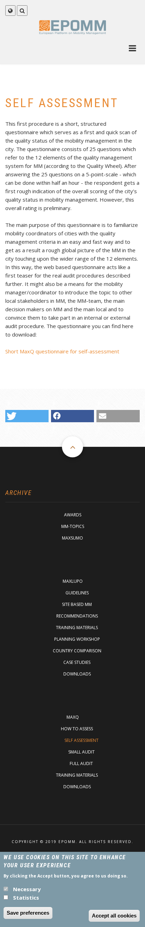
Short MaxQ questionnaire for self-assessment (62, 351)
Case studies (76, 662)
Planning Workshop (77, 639)
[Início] (72, 27)
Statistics (26, 897)
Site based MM (77, 604)
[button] (27, 416)
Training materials (77, 628)
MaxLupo (73, 581)
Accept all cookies (114, 916)
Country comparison (77, 651)
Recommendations (77, 616)
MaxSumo (72, 538)
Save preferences (28, 913)
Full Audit (81, 763)
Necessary (27, 889)
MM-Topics (72, 526)
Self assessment (81, 740)
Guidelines (77, 593)
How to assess (77, 729)
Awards (72, 515)
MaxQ (73, 717)
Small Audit (81, 752)
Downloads (77, 674)
